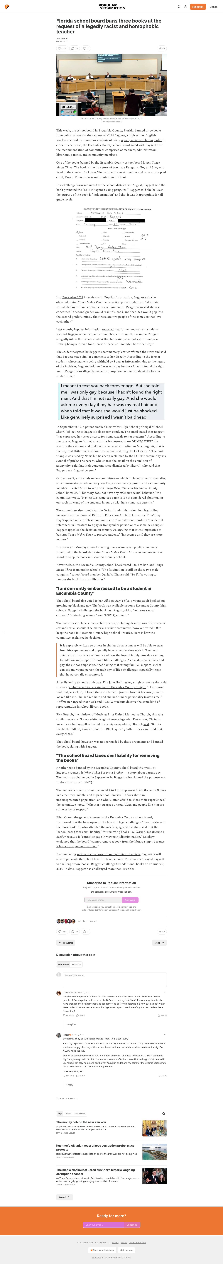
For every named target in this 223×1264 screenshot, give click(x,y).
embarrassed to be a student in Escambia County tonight (107, 687)
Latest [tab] (68, 1113)
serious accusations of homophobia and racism (108, 854)
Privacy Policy (134, 909)
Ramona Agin (70, 992)
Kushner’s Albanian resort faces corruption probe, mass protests (95, 1147)
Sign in (214, 6)
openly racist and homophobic (141, 140)
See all (62, 1197)
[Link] (52, 591)
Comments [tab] (63, 964)
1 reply (69, 1084)
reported (108, 329)
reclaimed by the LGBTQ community (136, 456)
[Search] (179, 7)
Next (157, 942)
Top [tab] (60, 1113)
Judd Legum (62, 38)
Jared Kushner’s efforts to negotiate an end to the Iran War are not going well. (96, 1153)
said (146, 724)
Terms (124, 1242)
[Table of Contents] (3, 632)
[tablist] (69, 964)
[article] (111, 1129)
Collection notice (137, 1242)
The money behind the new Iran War (81, 1122)
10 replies (71, 1024)
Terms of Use (126, 906)
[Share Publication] (186, 7)
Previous (68, 942)
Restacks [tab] (76, 964)
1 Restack (92, 921)
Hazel (66, 1034)
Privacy (115, 1242)
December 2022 (72, 297)
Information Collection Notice (110, 909)
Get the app (126, 1250)
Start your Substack (103, 1250)
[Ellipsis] (165, 992)
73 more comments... (66, 1098)
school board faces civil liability (79, 832)
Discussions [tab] (79, 1113)
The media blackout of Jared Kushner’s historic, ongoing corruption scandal (95, 1172)
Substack (96, 1257)
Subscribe (198, 6)
